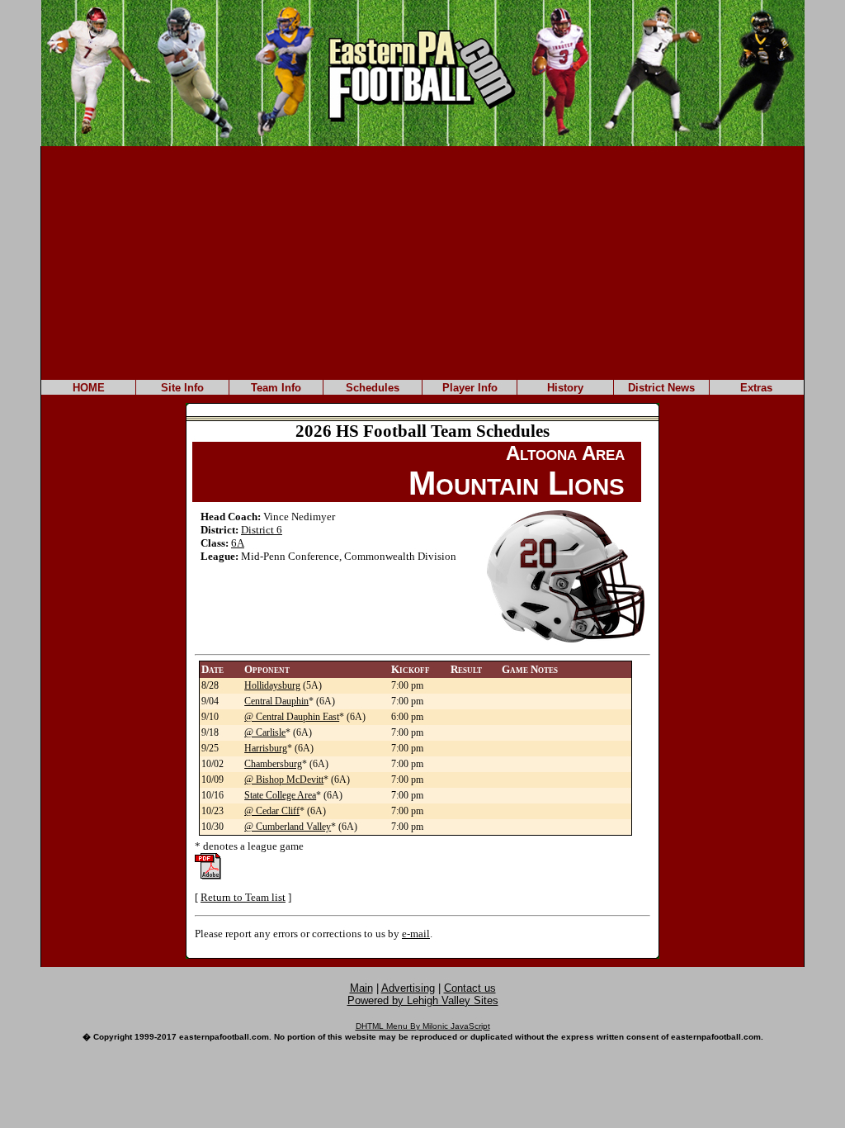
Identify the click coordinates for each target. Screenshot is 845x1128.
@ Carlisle (265, 732)
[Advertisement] (422, 261)
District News (661, 388)
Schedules (372, 388)
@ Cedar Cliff (272, 811)
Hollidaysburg (272, 685)
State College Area (280, 795)
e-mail (416, 933)
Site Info (182, 388)
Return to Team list (243, 897)
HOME (89, 388)
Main (361, 988)
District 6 (261, 530)
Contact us (470, 988)
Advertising (408, 988)
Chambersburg (273, 764)
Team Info (276, 388)
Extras (756, 388)
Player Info (470, 388)
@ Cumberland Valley (287, 826)
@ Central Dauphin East (291, 717)
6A (237, 543)
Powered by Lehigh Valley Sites (422, 1000)
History (565, 388)
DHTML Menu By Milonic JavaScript (423, 1026)
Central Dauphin (276, 701)
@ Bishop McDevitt (283, 779)
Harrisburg (265, 748)
